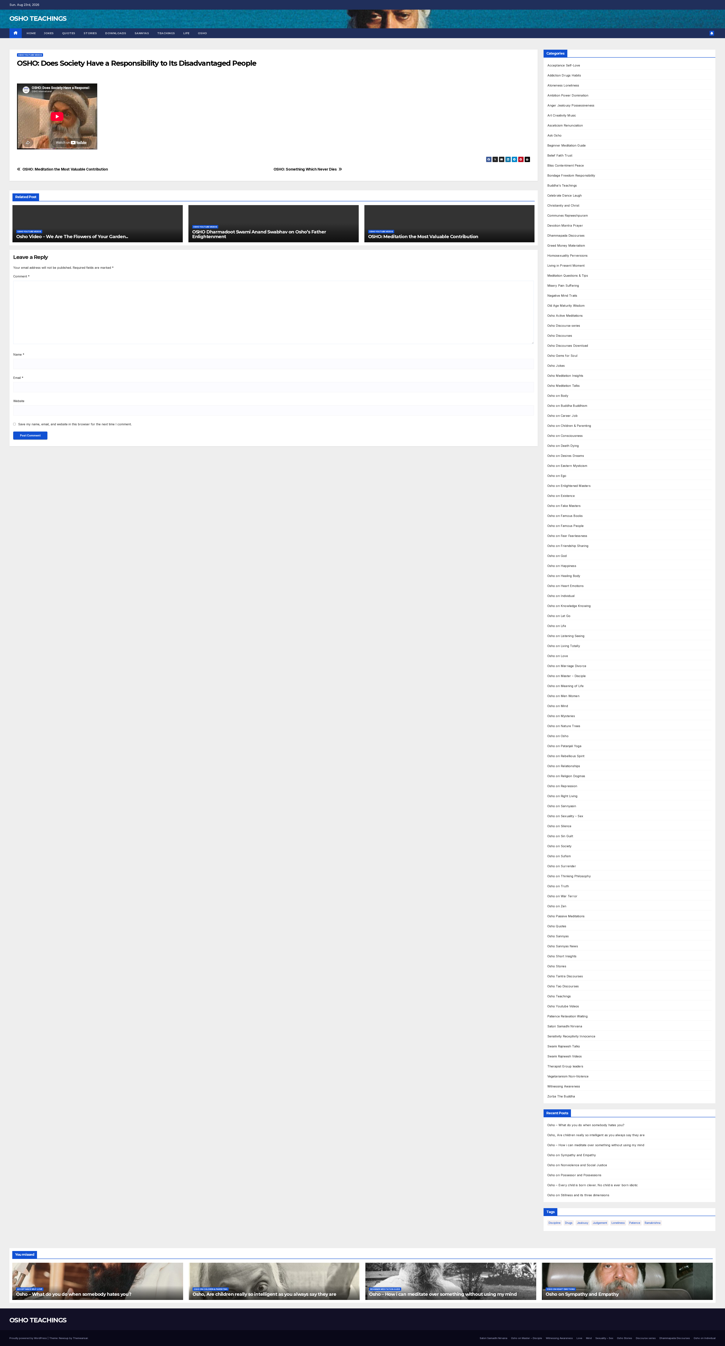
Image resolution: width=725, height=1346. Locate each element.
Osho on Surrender (561, 866)
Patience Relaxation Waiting (567, 1016)
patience (634, 1222)
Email (18, 378)
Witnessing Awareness (563, 1086)
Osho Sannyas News (562, 946)
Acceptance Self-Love (563, 65)
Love (579, 1338)
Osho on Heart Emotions (565, 586)
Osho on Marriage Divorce (566, 666)
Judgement (600, 1222)
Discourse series (646, 1338)
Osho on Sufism (559, 856)
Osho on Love (557, 656)
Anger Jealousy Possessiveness (571, 105)
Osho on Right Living (562, 796)
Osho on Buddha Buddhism (567, 406)
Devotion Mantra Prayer (565, 225)
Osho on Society (559, 846)
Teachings (166, 33)
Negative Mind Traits (562, 295)
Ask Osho (554, 135)
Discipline (555, 1222)
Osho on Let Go (559, 616)
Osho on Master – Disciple (566, 676)
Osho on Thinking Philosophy (569, 876)
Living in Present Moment (566, 265)
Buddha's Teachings (562, 185)
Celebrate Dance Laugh (564, 195)
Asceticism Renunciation (565, 125)
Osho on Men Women (563, 696)
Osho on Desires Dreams (565, 456)
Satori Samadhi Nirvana (564, 1026)
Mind (589, 1338)
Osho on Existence (561, 496)
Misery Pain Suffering (563, 285)
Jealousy (582, 1222)
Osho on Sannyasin (561, 806)
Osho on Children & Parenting (569, 426)
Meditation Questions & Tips (567, 275)
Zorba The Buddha (561, 1096)
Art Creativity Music (561, 115)
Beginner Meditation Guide (566, 145)
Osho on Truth (558, 886)
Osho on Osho (557, 736)
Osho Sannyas (558, 936)
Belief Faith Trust (559, 155)
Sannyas (142, 33)
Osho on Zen (556, 906)
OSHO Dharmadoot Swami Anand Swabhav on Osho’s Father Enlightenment (259, 234)
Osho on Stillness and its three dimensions (578, 1195)
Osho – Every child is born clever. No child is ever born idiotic (592, 1185)
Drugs (568, 1222)
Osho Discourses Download (567, 346)
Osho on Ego (556, 476)
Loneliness (618, 1222)
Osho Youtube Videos (30, 55)
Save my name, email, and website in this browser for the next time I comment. (75, 424)
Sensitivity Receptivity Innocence (571, 1036)
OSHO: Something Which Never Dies (305, 169)
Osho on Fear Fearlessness (567, 536)
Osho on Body (557, 396)
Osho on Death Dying (563, 446)
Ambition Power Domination (567, 95)
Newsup (64, 1338)
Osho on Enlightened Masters (569, 486)
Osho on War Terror (562, 896)
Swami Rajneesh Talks (563, 1046)
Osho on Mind (557, 706)
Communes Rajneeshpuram (567, 215)
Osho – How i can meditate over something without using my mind (595, 1145)
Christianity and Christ (563, 205)
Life (186, 33)
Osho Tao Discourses (563, 986)
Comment (21, 276)
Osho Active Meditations (565, 315)
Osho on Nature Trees (563, 726)
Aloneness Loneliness (563, 85)
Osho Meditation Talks (563, 386)
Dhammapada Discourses (566, 235)
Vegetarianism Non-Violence (568, 1076)
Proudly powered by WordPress (28, 1338)
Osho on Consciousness (565, 436)
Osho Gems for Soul (562, 356)
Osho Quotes (556, 926)
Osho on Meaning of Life (565, 686)
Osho (202, 33)
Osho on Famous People (565, 526)
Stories (90, 33)
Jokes (49, 33)
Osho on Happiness (561, 566)
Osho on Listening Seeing (566, 636)
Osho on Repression (562, 786)
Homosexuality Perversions (567, 255)
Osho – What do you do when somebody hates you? (586, 1125)
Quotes (68, 33)
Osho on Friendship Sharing (567, 546)
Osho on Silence (559, 826)
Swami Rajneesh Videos (564, 1056)
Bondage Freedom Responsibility (571, 175)
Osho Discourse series (563, 325)
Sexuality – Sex (604, 1338)
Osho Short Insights (562, 956)
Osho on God (557, 556)
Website (18, 401)
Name (18, 354)
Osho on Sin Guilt (560, 836)
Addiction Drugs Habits (564, 75)
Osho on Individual (561, 596)
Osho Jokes (556, 366)
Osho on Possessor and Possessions (574, 1175)
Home (31, 33)
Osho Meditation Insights (565, 376)
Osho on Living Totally (563, 646)
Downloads (115, 33)
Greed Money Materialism (566, 245)
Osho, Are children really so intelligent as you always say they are (596, 1135)
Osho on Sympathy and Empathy (571, 1155)
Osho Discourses (559, 335)
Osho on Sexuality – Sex (565, 816)
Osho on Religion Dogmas (566, 776)
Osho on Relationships (563, 766)
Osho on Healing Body (563, 576)
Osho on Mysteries (561, 716)
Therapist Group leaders (565, 1066)
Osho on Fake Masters (564, 506)
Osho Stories (556, 966)
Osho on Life (556, 626)
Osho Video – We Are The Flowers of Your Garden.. (72, 236)
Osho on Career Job (562, 416)
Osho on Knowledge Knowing (569, 606)
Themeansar (80, 1338)
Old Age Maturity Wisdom (566, 305)
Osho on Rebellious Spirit (566, 756)
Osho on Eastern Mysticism (567, 466)
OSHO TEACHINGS (37, 18)
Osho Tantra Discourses (565, 976)
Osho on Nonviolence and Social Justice (577, 1165)
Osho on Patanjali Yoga (564, 746)
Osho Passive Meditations (566, 916)
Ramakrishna (652, 1222)
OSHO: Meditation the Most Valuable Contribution (65, 169)
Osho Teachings (559, 996)
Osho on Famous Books (565, 516)
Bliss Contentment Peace (565, 165)
